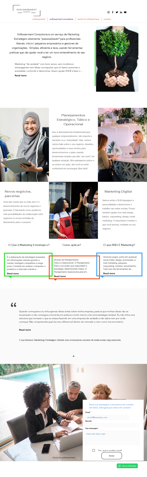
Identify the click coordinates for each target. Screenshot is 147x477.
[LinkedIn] (121, 12)
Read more (21, 75)
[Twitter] (116, 12)
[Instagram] (108, 12)
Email (87, 412)
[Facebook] (112, 12)
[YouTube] (125, 12)
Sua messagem (91, 428)
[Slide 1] (73, 356)
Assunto (88, 421)
